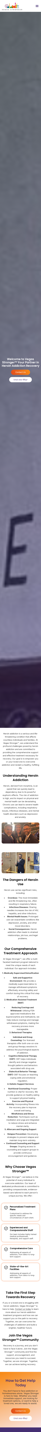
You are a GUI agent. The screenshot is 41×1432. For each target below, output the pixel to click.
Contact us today (23, 1309)
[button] (37, 6)
